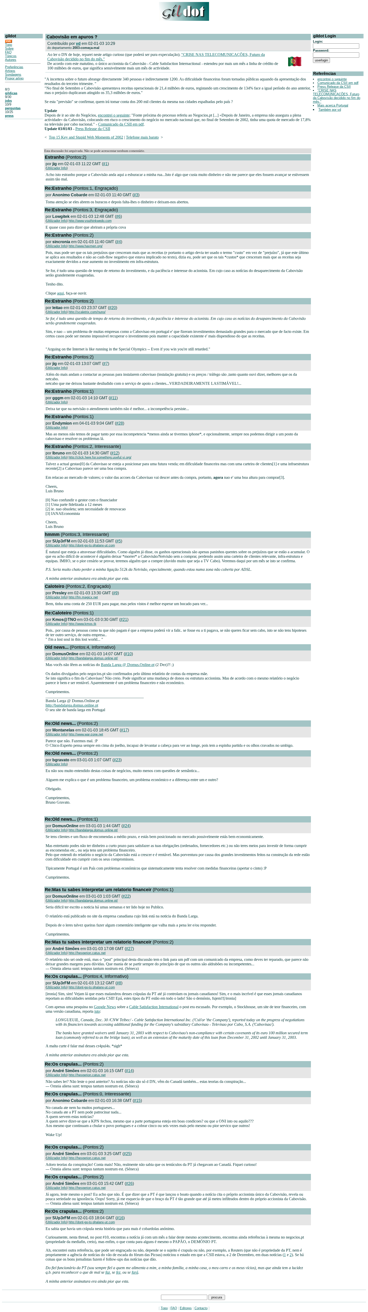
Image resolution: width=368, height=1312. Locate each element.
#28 (119, 423)
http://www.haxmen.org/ (86, 246)
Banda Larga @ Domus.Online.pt (127, 665)
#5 (118, 541)
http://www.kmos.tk (82, 624)
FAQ (8, 52)
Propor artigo (14, 78)
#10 (128, 654)
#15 (137, 1100)
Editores (186, 1308)
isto (97, 1011)
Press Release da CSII (92, 129)
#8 (119, 983)
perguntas (13, 108)
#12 (114, 453)
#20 (112, 308)
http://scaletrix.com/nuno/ (87, 312)
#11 (113, 398)
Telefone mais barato (142, 137)
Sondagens (13, 74)
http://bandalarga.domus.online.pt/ (93, 658)
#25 (127, 1154)
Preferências (14, 67)
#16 (120, 1218)
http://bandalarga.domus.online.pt (72, 705)
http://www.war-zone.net (86, 734)
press (9, 116)
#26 (129, 1183)
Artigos (10, 71)
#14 (129, 1071)
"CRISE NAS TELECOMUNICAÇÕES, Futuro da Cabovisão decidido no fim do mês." (336, 96)
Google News (105, 1007)
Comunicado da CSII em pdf (121, 124)
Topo (8, 45)
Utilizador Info (57, 168)
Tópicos (11, 56)
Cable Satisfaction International (153, 1007)
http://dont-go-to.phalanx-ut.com (92, 545)
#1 (105, 164)
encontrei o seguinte (113, 115)
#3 (136, 195)
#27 (129, 949)
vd (78, 43)
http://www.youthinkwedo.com (90, 221)
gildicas (11, 93)
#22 (126, 896)
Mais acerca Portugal (332, 105)
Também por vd (329, 110)
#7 (105, 363)
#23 (117, 760)
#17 (124, 730)
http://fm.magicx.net (83, 597)
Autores (10, 60)
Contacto (201, 1308)
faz (107, 1272)
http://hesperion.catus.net (87, 953)
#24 (126, 826)
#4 (118, 242)
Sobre (9, 48)
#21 (123, 619)
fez (118, 1272)
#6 (118, 216)
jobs (8, 101)
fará (135, 1272)
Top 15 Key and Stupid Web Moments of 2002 (86, 137)
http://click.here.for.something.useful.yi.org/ (100, 457)
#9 (115, 593)
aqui (60, 293)
